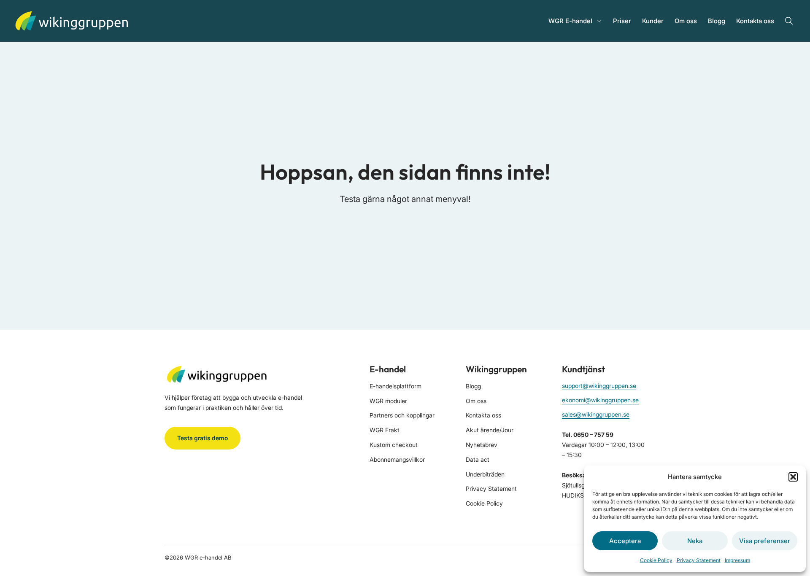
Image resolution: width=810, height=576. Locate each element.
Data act (477, 459)
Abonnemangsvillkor (397, 459)
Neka (694, 541)
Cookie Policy (656, 560)
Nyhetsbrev (481, 444)
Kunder (653, 21)
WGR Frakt (385, 429)
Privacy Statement (699, 560)
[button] (793, 477)
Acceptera (625, 541)
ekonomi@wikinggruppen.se (600, 400)
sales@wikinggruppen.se (595, 414)
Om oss (686, 21)
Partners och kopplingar (402, 415)
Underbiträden (485, 474)
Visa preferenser (764, 541)
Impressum (737, 560)
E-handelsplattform (395, 386)
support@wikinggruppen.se (599, 385)
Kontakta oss (755, 21)
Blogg (716, 21)
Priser (622, 21)
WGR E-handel (570, 21)
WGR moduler (388, 400)
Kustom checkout (394, 444)
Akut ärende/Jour (489, 429)
